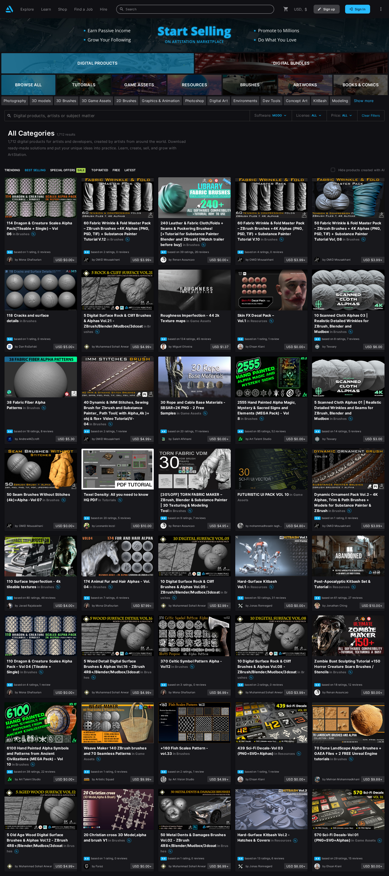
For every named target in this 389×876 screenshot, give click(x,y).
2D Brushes (126, 100)
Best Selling (35, 170)
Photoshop (194, 100)
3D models (41, 100)
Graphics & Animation (160, 100)
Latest (130, 170)
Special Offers (67, 170)
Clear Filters (371, 115)
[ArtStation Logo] (9, 9)
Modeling (340, 100)
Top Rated (99, 170)
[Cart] (286, 9)
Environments (245, 100)
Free (116, 170)
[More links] (381, 9)
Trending (12, 170)
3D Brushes (66, 100)
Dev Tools (271, 100)
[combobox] (195, 9)
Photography (15, 100)
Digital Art (219, 100)
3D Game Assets (96, 100)
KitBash (319, 100)
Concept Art (297, 100)
